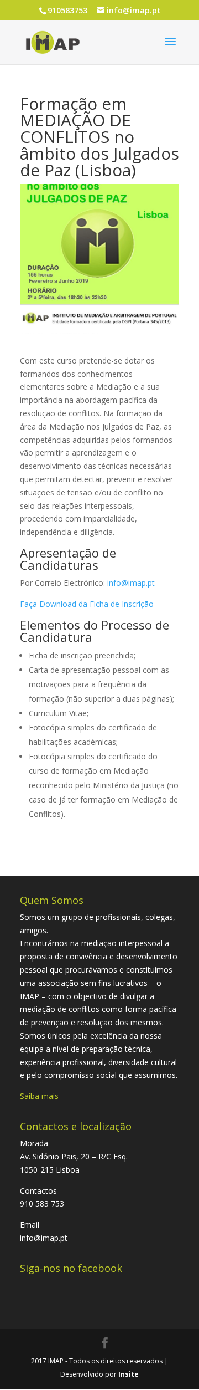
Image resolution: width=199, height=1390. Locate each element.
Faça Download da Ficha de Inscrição (87, 604)
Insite (128, 1374)
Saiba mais (39, 1096)
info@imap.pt (131, 583)
